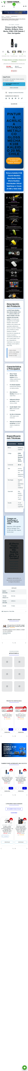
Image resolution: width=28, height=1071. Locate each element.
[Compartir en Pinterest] (19, 98)
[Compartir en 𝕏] (9, 98)
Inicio (3, 16)
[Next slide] (25, 52)
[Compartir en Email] (15, 98)
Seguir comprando (14, 87)
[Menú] (2, 2)
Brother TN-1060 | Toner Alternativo (7, 715)
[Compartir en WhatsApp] (12, 98)
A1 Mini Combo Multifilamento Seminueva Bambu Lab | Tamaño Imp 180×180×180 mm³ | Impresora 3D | (7, 829)
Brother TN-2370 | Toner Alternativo (21, 715)
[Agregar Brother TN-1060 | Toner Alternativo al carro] (11, 729)
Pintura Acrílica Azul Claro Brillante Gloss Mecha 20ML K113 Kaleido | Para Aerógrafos (7, 779)
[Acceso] (23, 5)
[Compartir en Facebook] (6, 98)
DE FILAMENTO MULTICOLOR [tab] (14, 808)
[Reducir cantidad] (2, 729)
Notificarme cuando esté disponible (12, 84)
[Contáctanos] (25, 5)
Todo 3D (7, 16)
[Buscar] (4, 5)
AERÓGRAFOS (14, 16)
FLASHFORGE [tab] (14, 812)
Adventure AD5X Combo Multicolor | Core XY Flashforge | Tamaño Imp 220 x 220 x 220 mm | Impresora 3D (20, 829)
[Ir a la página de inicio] (11, 2)
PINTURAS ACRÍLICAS (6, 17)
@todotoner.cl (14, 653)
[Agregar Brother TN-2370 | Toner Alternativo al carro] (24, 729)
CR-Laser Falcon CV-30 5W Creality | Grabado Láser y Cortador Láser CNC (16, 626)
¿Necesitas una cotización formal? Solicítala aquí (14, 63)
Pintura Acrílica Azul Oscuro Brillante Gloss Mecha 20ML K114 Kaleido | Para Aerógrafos (21, 779)
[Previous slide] (3, 52)
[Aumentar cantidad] (7, 729)
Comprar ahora (7, 732)
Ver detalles (7, 842)
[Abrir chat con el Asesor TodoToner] (24, 1067)
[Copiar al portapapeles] (22, 98)
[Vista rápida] (11, 709)
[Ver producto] (4, 626)
